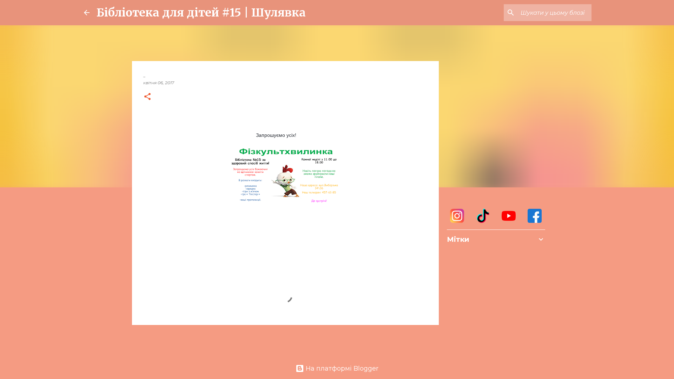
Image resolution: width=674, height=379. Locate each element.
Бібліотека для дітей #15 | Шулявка (201, 13)
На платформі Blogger (341, 368)
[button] (147, 97)
